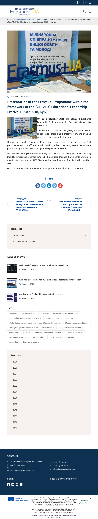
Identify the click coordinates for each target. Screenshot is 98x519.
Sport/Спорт (15, 332)
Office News (18, 235)
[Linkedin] (49, 185)
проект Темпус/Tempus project (62, 337)
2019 (15, 404)
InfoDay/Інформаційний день (22, 323)
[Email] (60, 185)
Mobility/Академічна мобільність (23, 328)
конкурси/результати (19, 337)
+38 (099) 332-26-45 (60, 462)
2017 (15, 416)
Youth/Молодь (75, 332)
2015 (15, 428)
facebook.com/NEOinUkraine (22, 471)
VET (28, 332)
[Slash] (49, 200)
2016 (15, 422)
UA (86, 2)
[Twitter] (43, 185)
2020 (15, 398)
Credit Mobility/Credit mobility (65, 313)
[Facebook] (37, 185)
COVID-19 (43, 313)
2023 (15, 380)
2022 (15, 386)
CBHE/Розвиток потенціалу (22, 313)
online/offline (48, 328)
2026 (15, 362)
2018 (15, 410)
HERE (69, 318)
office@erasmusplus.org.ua (64, 469)
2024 (15, 374)
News (28, 96)
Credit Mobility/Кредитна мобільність (25, 318)
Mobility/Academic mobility (77, 323)
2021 (15, 392)
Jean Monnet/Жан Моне (50, 323)
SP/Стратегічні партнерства (70, 328)
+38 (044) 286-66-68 (60, 466)
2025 (15, 368)
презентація (39, 337)
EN (90, 2)
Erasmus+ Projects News (24, 241)
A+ (80, 3)
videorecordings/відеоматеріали (49, 332)
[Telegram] (54, 185)
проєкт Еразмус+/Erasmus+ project (24, 342)
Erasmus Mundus (54, 318)
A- (76, 3)
